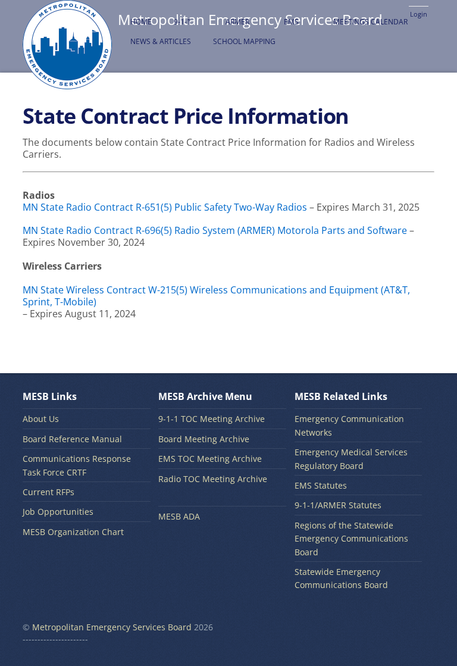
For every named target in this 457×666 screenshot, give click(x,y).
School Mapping (244, 41)
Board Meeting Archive (203, 439)
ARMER (237, 22)
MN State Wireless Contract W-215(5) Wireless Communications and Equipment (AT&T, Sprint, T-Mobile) (216, 295)
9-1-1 (182, 22)
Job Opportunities (58, 511)
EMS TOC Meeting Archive (210, 458)
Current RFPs (48, 492)
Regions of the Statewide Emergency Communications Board (351, 539)
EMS (291, 22)
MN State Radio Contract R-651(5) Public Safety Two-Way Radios (165, 207)
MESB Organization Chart (73, 531)
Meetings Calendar (370, 22)
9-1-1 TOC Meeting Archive (211, 418)
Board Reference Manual (72, 439)
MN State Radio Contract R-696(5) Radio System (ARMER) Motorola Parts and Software (215, 230)
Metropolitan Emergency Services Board (112, 627)
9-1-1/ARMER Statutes (338, 505)
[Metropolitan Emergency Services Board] (67, 82)
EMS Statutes (321, 485)
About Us (41, 418)
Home (141, 22)
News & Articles (160, 41)
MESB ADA (179, 516)
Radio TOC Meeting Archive (212, 478)
